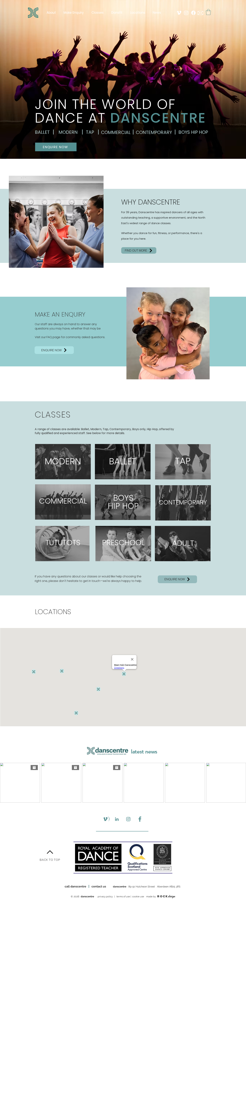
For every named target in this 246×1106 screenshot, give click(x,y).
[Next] (226, 77)
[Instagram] (186, 13)
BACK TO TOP (50, 860)
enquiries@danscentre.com (126, 906)
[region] (63, 461)
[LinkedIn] (117, 819)
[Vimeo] (179, 13)
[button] (208, 12)
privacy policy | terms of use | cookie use (121, 896)
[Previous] (19, 77)
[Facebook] (193, 13)
